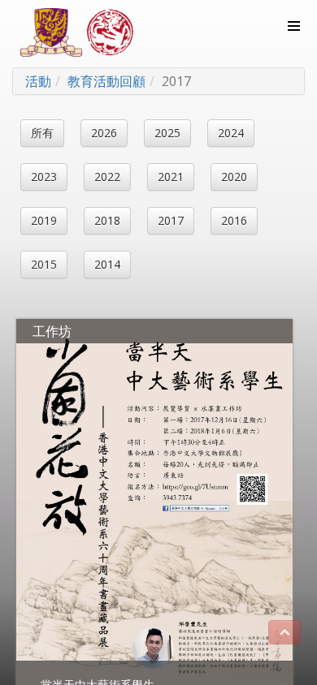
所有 (42, 132)
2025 (167, 132)
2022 (107, 176)
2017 (171, 220)
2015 (44, 264)
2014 (107, 264)
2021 (171, 176)
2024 (231, 132)
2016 (234, 220)
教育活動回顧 (106, 81)
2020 (234, 176)
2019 (44, 220)
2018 (107, 220)
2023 (44, 176)
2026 (104, 132)
